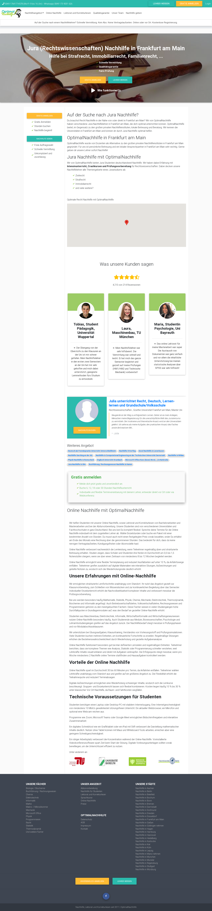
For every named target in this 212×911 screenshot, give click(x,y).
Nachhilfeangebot (33, 13)
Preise (83, 804)
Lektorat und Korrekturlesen (77, 13)
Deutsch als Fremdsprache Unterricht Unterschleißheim (92, 451)
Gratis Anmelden (189, 3)
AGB (83, 822)
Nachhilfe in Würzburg (146, 869)
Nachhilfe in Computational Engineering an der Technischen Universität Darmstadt (130, 455)
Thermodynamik (33, 829)
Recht (28, 822)
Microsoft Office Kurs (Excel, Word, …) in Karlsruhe (146, 460)
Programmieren (33, 819)
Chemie (29, 794)
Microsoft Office (33, 813)
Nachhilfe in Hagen (144, 829)
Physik (29, 816)
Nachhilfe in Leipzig (144, 850)
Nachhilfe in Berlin (144, 791)
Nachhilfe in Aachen (145, 788)
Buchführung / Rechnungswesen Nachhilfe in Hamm (110, 464)
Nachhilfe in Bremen (145, 804)
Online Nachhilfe (53, 13)
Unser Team (118, 13)
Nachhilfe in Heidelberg (146, 838)
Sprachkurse (86, 797)
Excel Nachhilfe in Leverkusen (151, 451)
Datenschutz (86, 819)
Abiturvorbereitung (89, 788)
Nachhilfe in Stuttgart (145, 866)
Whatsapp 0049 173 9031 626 (58, 3)
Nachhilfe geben (134, 13)
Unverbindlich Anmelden (92, 881)
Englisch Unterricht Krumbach (109, 460)
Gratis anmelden (44, 116)
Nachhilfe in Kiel (143, 844)
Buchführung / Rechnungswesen (41, 791)
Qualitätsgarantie (101, 13)
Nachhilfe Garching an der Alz (80, 455)
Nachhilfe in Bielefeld (145, 794)
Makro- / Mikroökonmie (37, 807)
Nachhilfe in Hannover (146, 835)
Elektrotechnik (32, 797)
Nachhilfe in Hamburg (146, 832)
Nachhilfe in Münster (145, 860)
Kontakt (84, 829)
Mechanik (30, 810)
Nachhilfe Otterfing (127, 451)
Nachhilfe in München (145, 857)
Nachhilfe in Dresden (145, 813)
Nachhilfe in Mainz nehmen (148, 854)
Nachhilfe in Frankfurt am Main (150, 819)
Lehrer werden (161, 3)
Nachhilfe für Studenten (91, 791)
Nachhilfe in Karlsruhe (146, 841)
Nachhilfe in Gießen (144, 822)
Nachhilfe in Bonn (144, 800)
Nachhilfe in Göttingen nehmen (150, 825)
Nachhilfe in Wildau (176, 455)
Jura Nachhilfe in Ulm (77, 464)
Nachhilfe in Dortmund (146, 810)
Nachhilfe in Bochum (145, 797)
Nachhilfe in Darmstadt (146, 807)
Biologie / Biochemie (35, 788)
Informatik (30, 800)
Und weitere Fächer (34, 832)
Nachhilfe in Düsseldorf (146, 816)
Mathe (29, 804)
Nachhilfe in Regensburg (147, 863)
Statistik (29, 825)
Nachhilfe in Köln (143, 847)
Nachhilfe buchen (86, 430)
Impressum (86, 825)
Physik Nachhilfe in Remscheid (81, 460)
